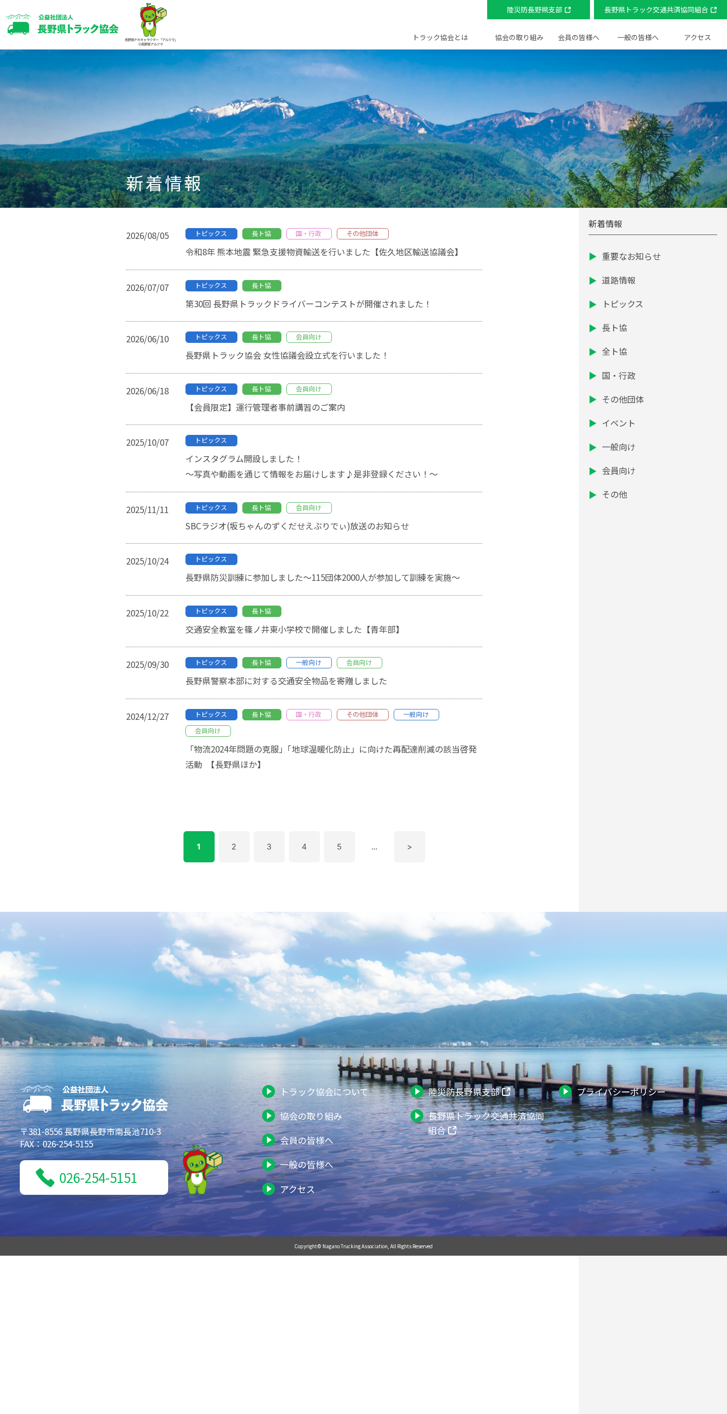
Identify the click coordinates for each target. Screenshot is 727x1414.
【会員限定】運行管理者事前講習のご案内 (265, 407)
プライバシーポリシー (621, 1091)
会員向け (619, 470)
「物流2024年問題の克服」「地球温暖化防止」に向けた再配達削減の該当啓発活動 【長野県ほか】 (331, 756)
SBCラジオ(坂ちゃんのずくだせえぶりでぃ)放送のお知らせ (301, 525)
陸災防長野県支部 (534, 9)
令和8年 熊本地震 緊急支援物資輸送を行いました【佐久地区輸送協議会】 (324, 251)
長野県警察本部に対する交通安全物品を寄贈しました (286, 680)
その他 (614, 494)
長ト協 (614, 327)
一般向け (619, 446)
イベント (619, 423)
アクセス (697, 37)
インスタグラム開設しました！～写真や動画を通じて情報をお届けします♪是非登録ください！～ (311, 466)
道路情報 (619, 280)
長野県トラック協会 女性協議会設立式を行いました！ (287, 355)
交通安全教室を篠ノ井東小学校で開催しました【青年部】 (294, 629)
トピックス (622, 303)
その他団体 (623, 399)
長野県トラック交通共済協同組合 (656, 9)
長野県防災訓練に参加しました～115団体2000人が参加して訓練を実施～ (322, 577)
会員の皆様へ (306, 1139)
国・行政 (619, 375)
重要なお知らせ (631, 256)
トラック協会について (324, 1091)
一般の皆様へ (306, 1164)
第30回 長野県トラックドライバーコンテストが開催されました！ (312, 303)
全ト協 (614, 351)
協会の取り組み (311, 1115)
